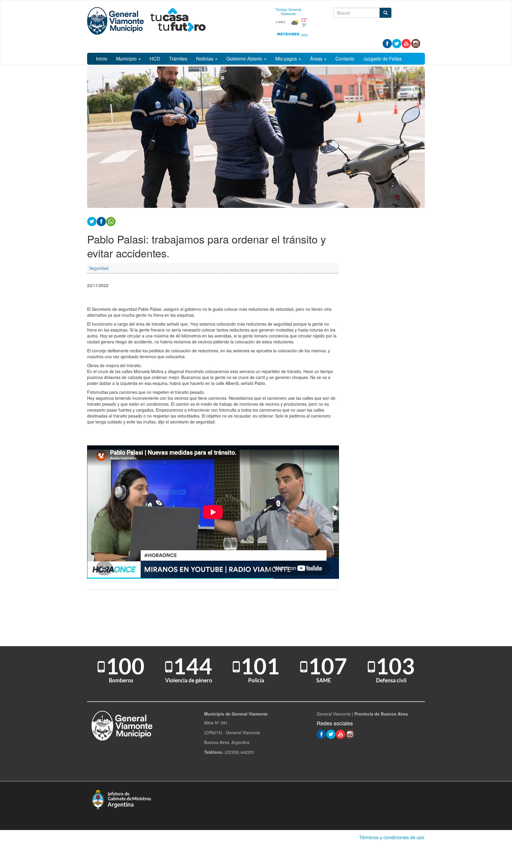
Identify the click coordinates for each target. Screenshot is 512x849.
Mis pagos (286, 58)
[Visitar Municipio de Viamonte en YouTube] (406, 43)
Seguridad (98, 268)
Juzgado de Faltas (382, 58)
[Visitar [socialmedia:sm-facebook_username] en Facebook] (101, 221)
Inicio (101, 58)
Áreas (317, 58)
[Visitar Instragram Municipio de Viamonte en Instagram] (415, 43)
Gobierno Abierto (244, 58)
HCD (155, 58)
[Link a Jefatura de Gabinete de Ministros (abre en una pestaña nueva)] (121, 799)
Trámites (178, 58)
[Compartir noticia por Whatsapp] (111, 221)
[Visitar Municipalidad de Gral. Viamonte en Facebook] (387, 43)
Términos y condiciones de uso (391, 837)
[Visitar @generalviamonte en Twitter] (396, 43)
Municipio (127, 58)
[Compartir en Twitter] (92, 221)
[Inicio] (146, 21)
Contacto (344, 58)
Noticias (205, 58)
